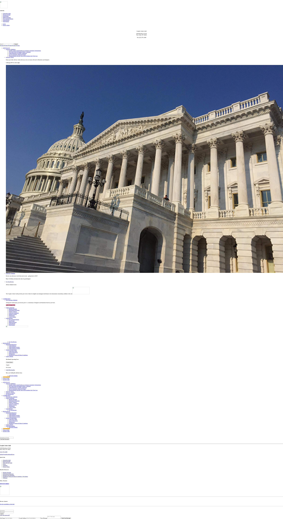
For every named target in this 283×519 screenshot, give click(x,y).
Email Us (2, 40)
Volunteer (5, 465)
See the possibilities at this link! (7, 504)
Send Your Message (66, 518)
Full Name (2, 518)
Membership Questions (5, 41)
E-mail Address (22, 518)
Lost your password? (5, 515)
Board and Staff (6, 14)
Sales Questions (3, 42)
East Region (6, 16)
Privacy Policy (6, 25)
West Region (6, 21)
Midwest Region (7, 17)
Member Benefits (7, 472)
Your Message (43, 518)
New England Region (8, 18)
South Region (6, 20)
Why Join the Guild (7, 462)
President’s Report (10, 305)
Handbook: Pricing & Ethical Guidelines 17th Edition (15, 476)
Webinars (5, 478)
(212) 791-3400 (3, 452)
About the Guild (7, 13)
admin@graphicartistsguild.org (7, 454)
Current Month (9, 362)
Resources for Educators (8, 475)
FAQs (4, 24)
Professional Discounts (8, 474)
